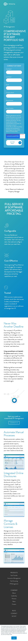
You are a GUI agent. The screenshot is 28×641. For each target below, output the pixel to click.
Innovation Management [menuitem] (14, 578)
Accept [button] (14, 638)
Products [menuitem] (14, 573)
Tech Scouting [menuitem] (14, 581)
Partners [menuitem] (14, 599)
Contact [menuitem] (14, 613)
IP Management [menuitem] (14, 584)
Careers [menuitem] (14, 604)
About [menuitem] (14, 593)
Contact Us (14, 423)
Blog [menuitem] (14, 611)
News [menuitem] (14, 601)
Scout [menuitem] (14, 616)
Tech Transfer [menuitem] (14, 575)
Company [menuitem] (14, 590)
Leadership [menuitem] (14, 596)
